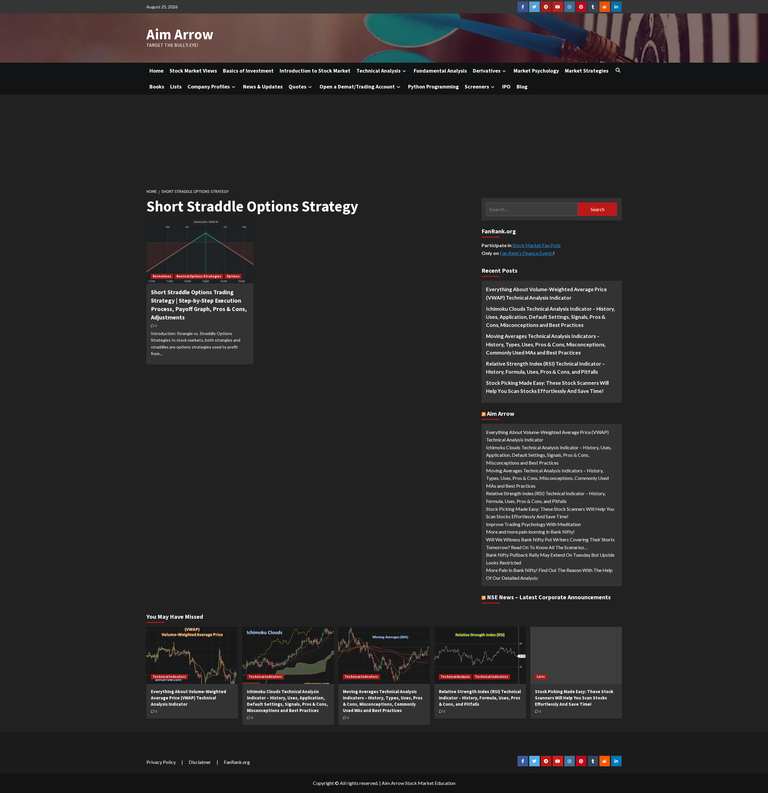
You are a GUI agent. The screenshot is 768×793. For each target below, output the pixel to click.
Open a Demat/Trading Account (357, 86)
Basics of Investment (248, 70)
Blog (522, 86)
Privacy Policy (161, 762)
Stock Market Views (193, 70)
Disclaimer (200, 762)
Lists (176, 86)
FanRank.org (237, 762)
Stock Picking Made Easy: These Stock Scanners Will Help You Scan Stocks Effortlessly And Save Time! (547, 387)
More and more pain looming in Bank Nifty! (530, 531)
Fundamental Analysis (440, 70)
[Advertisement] (384, 139)
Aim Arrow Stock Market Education (418, 783)
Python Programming (433, 86)
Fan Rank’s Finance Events (526, 253)
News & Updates (263, 86)
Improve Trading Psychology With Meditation (533, 524)
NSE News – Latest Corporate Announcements (549, 597)
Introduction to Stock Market (315, 70)
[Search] (618, 70)
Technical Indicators (169, 677)
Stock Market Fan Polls (536, 245)
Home (156, 70)
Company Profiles (209, 86)
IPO (506, 86)
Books (156, 86)
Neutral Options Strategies (198, 276)
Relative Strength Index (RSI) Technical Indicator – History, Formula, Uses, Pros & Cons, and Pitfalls (545, 368)
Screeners (477, 86)
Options (233, 276)
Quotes (297, 86)
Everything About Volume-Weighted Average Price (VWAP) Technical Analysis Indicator (546, 293)
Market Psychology (536, 70)
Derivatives (486, 70)
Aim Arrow (179, 34)
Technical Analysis (378, 70)
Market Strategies (586, 70)
